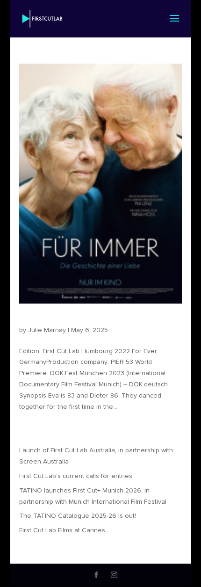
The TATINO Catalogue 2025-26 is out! (77, 516)
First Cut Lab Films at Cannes (62, 530)
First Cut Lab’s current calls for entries (75, 476)
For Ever (33, 321)
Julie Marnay (47, 330)
